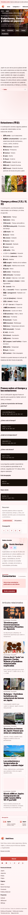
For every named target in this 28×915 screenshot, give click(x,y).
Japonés (3, 873)
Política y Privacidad (6, 911)
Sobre (2, 884)
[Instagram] (14, 863)
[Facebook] (6, 863)
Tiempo (23, 30)
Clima (3, 30)
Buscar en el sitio (5, 851)
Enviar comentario (9, 591)
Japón (7, 11)
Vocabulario (5, 33)
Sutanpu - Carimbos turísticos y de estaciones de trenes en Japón (14, 697)
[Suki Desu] (3, 6)
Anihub (3, 898)
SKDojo (3, 903)
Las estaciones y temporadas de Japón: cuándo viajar (14, 763)
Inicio (8, 6)
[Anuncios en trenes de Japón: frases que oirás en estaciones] (14, 719)
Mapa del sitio (15, 913)
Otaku (2, 875)
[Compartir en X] (7, 530)
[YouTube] (2, 863)
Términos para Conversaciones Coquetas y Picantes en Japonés (13, 625)
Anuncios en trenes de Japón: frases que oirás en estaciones (13, 730)
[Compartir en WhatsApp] (15, 530)
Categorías (16, 6)
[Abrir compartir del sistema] (4, 530)
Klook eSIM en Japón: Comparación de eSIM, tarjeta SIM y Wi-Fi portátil (14, 796)
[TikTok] (18, 863)
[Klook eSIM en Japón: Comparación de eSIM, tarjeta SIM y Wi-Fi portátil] (14, 784)
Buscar (14, 859)
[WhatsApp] (22, 863)
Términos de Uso (5, 913)
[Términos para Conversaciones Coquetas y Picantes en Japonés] (14, 613)
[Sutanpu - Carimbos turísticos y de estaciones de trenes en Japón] (14, 684)
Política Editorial (5, 892)
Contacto (3, 889)
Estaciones (10, 30)
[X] (10, 863)
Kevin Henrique (4, 15)
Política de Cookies (18, 911)
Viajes (2, 878)
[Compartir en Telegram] (19, 530)
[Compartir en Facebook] (11, 530)
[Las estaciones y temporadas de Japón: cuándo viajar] (14, 751)
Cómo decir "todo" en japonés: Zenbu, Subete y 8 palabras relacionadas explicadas (14, 661)
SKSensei (3, 900)
